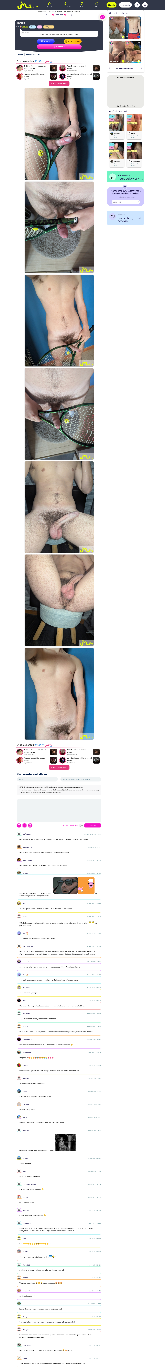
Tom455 (26, 1104)
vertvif (25, 1065)
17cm (111, 120)
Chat (96, 7)
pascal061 (26, 1158)
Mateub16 (26, 1265)
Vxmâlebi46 (27, 1223)
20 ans (112, 116)
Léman (25, 873)
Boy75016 (26, 1014)
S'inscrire (111, 5)
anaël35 (26, 1251)
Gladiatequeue (28, 860)
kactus (25, 1197)
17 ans (32, 27)
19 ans (129, 116)
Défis (82, 7)
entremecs (27, 1304)
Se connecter (125, 5)
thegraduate (27, 847)
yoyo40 (25, 1091)
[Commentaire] (59, 810)
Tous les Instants (59, 83)
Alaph (25, 1117)
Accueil (49, 7)
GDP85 (25, 1278)
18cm (129, 120)
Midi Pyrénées (49, 27)
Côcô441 (26, 1001)
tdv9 (24, 1171)
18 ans (112, 144)
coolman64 (27, 1052)
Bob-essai (26, 988)
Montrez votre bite (66, 7)
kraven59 (26, 962)
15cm (39, 27)
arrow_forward (138, 202)
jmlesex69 (26, 1291)
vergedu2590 (27, 1039)
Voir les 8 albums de (125, 68)
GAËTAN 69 (27, 834)
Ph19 (24, 903)
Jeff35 (25, 916)
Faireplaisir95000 (29, 1184)
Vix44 (25, 1358)
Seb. (24, 933)
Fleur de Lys (27, 1345)
